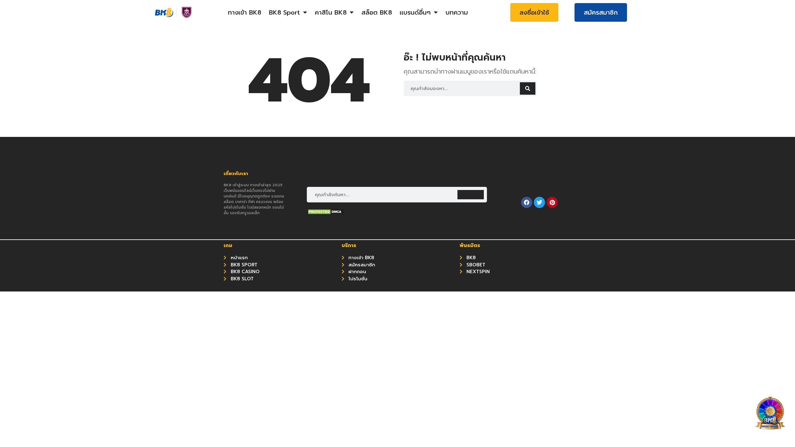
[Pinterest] (552, 202)
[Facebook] (526, 202)
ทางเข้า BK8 (244, 12)
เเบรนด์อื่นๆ (415, 12)
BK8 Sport (284, 12)
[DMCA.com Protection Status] (325, 213)
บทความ (457, 12)
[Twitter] (539, 202)
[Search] (527, 88)
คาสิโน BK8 (331, 12)
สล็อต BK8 (376, 12)
